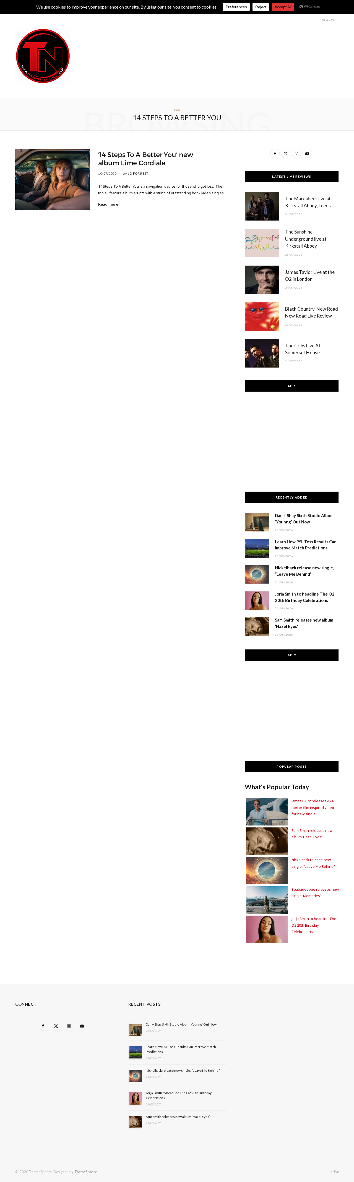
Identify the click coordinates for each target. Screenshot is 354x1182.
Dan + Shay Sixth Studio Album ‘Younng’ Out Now (181, 1024)
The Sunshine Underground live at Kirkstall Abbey (306, 239)
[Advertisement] (238, 40)
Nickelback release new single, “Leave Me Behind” (183, 1070)
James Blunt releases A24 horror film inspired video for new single (312, 807)
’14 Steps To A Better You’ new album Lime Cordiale (145, 159)
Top (336, 1171)
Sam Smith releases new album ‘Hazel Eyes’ (178, 1117)
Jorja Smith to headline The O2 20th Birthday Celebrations (313, 925)
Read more (108, 204)
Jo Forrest (138, 173)
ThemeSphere (85, 1172)
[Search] (317, 20)
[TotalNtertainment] (43, 56)
